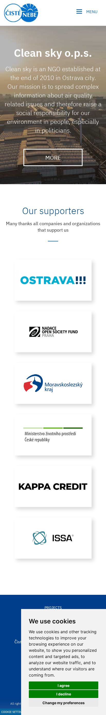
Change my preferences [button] (63, 703)
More (53, 157)
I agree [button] (63, 685)
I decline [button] (63, 694)
